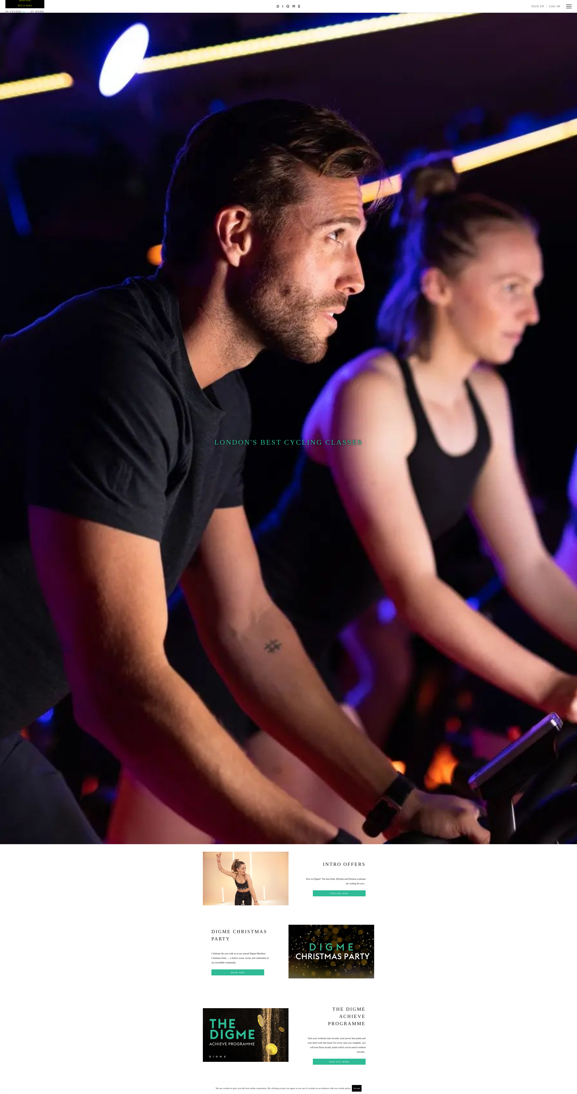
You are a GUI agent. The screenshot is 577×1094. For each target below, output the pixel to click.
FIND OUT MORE (339, 1062)
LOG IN (554, 6)
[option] (288, 428)
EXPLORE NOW (339, 893)
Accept (356, 1088)
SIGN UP (537, 6)
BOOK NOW (238, 972)
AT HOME (37, 11)
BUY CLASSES (25, 6)
